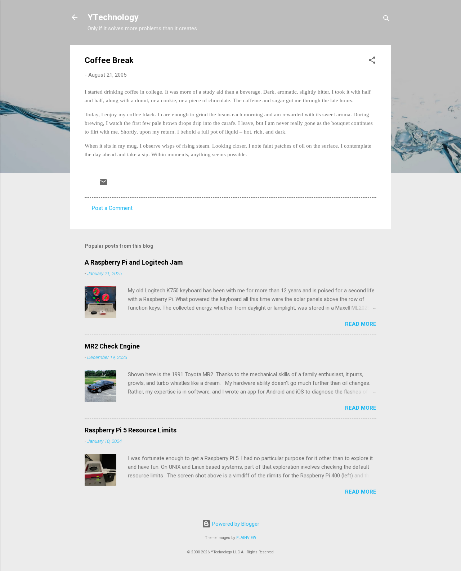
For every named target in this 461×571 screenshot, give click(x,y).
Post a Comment (112, 208)
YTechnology (113, 17)
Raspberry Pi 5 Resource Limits (130, 430)
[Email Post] (103, 184)
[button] (372, 61)
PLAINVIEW (246, 537)
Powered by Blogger (235, 524)
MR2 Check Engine (112, 346)
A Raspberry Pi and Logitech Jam (134, 262)
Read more (360, 324)
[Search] (386, 20)
